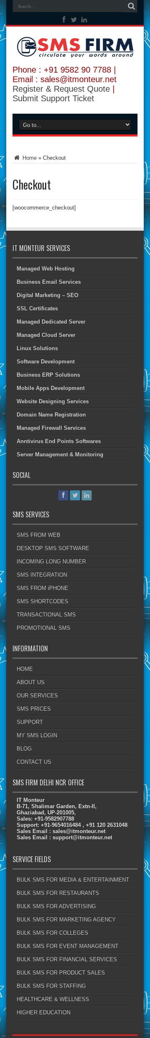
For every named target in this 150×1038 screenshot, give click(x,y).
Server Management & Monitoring (60, 454)
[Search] (131, 6)
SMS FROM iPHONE (42, 588)
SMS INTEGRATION (42, 575)
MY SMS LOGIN (37, 735)
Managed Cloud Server (46, 335)
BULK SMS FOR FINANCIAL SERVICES (67, 959)
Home (29, 158)
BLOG (24, 749)
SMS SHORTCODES (42, 601)
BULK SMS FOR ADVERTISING (56, 906)
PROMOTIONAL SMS (43, 628)
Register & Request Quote (61, 88)
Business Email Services (49, 282)
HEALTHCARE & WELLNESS (53, 999)
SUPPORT (30, 722)
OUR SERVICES (37, 695)
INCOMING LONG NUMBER (51, 561)
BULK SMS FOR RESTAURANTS (58, 893)
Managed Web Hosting (46, 269)
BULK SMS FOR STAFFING (51, 986)
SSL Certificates (37, 308)
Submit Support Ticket (53, 98)
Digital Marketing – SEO (47, 295)
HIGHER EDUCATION (43, 1012)
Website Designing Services (53, 401)
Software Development (46, 361)
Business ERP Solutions (48, 375)
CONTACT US (34, 762)
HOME (25, 669)
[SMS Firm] (75, 51)
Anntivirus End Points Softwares (59, 441)
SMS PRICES (34, 709)
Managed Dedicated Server (51, 322)
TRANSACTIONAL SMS (46, 615)
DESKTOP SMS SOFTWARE (53, 548)
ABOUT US (31, 682)
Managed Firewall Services (51, 428)
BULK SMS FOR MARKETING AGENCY (66, 919)
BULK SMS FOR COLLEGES (52, 933)
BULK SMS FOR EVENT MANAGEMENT (67, 946)
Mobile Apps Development (51, 388)
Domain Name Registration (51, 415)
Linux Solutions (37, 348)
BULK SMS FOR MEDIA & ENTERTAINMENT (73, 880)
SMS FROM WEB (38, 535)
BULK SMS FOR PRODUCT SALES (61, 973)
